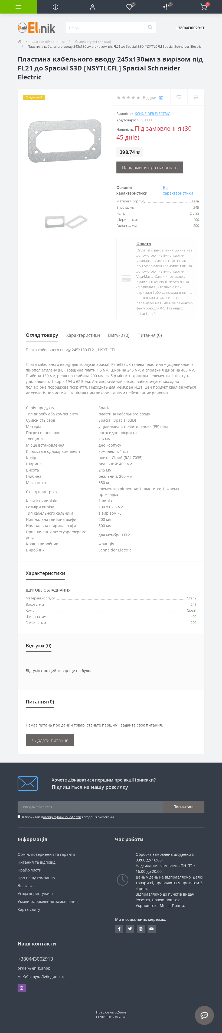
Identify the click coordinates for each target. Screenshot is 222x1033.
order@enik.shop (34, 968)
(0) (161, 97)
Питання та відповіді (37, 862)
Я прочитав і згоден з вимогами (68, 817)
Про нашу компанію (36, 877)
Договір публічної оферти (61, 817)
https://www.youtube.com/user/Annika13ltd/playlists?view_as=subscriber (152, 929)
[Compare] (195, 97)
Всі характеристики (178, 190)
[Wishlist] (178, 97)
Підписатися (184, 806)
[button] (92, 7)
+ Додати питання (49, 740)
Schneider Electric (152, 113)
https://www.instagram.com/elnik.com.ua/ (141, 929)
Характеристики (83, 335)
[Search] (150, 27)
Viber (22, 988)
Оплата (143, 243)
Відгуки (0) (118, 335)
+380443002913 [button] (35, 959)
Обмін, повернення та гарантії (46, 854)
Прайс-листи (29, 870)
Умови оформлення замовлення (48, 901)
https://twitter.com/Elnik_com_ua (130, 929)
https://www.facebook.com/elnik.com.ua (119, 929)
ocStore (120, 1012)
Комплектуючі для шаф (93, 41)
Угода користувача (35, 893)
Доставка (26, 885)
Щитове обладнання (48, 41)
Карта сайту (29, 909)
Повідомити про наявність (150, 167)
